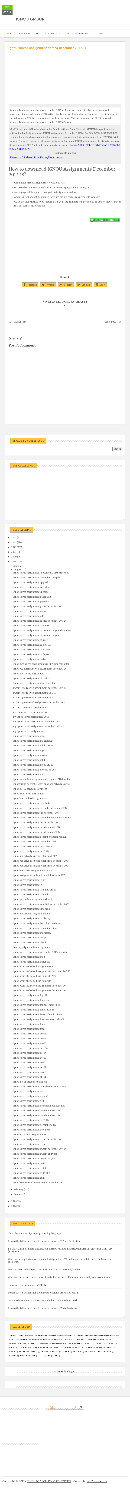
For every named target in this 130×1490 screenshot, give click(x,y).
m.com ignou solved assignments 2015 (33, 697)
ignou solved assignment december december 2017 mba (42, 817)
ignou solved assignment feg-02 (30, 995)
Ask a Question (28, 33)
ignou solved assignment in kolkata (31, 803)
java (32, 1343)
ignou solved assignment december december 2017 (40, 808)
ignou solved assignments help (29, 937)
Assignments (52, 33)
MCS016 (89, 1347)
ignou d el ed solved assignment (30, 1081)
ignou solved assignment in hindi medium (35, 928)
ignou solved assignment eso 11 (29, 1033)
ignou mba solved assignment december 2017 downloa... (42, 779)
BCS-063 (46, 1339)
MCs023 (110, 1347)
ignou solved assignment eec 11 (29, 1067)
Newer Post (20, 321)
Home (9, 33)
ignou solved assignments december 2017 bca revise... (41, 572)
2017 (13, 566)
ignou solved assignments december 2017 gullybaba (40, 952)
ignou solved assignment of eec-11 (31, 625)
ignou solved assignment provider (31, 601)
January (18, 1194)
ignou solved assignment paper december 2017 (37, 606)
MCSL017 (89, 1352)
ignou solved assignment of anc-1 (30, 640)
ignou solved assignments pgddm (31, 587)
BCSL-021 (80, 1339)
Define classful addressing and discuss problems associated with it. (43, 1292)
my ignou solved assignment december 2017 (36, 721)
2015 (13, 1206)
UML (48, 1356)
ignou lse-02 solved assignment (30, 789)
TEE (41, 1356)
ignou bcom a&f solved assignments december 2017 (40, 985)
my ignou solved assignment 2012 (31, 717)
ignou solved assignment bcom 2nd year (34, 1158)
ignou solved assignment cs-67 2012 (32, 1173)
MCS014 (68, 1347)
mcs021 (99, 1347)
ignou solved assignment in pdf (29, 880)
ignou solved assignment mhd (29, 760)
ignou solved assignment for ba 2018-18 (33, 1009)
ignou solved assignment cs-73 (29, 1163)
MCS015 (78, 1347)
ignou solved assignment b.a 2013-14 (27, 1285)
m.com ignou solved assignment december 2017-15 (39, 688)
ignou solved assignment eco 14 (29, 1053)
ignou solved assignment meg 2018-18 (33, 764)
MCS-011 (88, 1343)
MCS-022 (24, 1347)
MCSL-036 (77, 1352)
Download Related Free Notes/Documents (36, 157)
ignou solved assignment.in (27, 885)
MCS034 (55, 1352)
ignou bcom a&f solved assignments (32, 981)
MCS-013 (112, 1343)
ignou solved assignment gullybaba (31, 961)
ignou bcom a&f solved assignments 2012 (34, 976)
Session (12, 1356)
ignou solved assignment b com (29, 1144)
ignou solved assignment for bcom (31, 1000)
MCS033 (45, 1352)
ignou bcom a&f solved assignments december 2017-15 (41, 971)
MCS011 (36, 1347)
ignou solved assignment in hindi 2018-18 (34, 889)
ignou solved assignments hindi (29, 942)
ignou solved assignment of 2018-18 (31, 649)
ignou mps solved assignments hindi (32, 899)
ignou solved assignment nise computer (34, 683)
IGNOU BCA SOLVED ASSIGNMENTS (49, 1481)
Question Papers (77, 33)
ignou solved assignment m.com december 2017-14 (39, 1149)
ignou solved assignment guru (29, 957)
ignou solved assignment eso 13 (29, 1043)
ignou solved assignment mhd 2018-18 (33, 745)
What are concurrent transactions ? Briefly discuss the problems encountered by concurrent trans (59, 1277)
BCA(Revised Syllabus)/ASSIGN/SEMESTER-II (96, 1335)
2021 (13, 552)
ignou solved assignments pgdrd (30, 582)
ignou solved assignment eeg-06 (30, 1048)
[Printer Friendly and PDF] (105, 220)
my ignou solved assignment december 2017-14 (37, 726)
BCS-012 (23, 1339)
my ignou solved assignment (28, 731)
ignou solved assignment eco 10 (29, 1058)
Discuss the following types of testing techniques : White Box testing (43, 1308)
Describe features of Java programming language (35, 1233)
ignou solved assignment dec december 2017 (36, 1110)
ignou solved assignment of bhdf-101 (32, 644)
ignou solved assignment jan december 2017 (36, 813)
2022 (13, 547)
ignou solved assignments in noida (31, 678)
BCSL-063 (104, 1339)
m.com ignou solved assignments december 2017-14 (40, 702)
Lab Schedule (74, 1343)
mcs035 (66, 1352)
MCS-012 (100, 1343)
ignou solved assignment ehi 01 (29, 1077)
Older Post (110, 321)
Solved (23, 1356)
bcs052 (57, 1339)
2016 (13, 1201)
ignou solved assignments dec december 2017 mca (39, 1086)
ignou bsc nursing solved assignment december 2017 (40, 668)
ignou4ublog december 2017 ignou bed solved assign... (41, 784)
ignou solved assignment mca (29, 774)
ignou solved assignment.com (29, 1178)
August (17, 569)
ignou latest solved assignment (29, 798)
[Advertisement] (65, 74)
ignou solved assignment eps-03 (30, 1072)
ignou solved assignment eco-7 (29, 1062)
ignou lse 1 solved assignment (28, 793)
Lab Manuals (58, 1343)
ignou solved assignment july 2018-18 (32, 846)
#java (11, 1335)
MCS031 (22, 1352)
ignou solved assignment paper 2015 (32, 597)
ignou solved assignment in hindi (30, 894)
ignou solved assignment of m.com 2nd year (36, 635)
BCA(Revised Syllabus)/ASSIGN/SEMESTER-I (53, 1335)
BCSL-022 (92, 1339)
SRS (33, 1356)
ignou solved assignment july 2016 (31, 851)
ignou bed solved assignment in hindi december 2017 (40, 861)
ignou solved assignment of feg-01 (31, 654)
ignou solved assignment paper (29, 611)
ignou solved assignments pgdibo (31, 592)
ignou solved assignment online (30, 659)
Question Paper (104, 1352)
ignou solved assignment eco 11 (29, 1038)
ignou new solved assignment (28, 673)
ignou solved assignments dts (28, 1091)
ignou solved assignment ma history (32, 933)
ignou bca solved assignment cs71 (30, 1134)
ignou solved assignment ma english (32, 741)
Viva (56, 1356)
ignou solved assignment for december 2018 (36, 1005)
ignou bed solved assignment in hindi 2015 (35, 856)
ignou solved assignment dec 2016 (31, 1120)
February (18, 1189)
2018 (13, 561)
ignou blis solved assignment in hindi (32, 870)
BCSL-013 (68, 1339)
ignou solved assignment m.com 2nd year (35, 1154)
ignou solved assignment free (28, 1029)
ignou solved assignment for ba (29, 1024)
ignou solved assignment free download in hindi (38, 1019)
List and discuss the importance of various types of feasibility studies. (44, 1269)
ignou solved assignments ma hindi (31, 909)
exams (23, 1343)
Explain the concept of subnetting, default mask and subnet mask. (43, 1300)
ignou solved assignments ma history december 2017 (40, 904)
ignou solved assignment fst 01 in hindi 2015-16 (37, 1014)
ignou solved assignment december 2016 (34, 841)
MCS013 (57, 1347)
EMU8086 (12, 1343)
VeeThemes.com (97, 1481)
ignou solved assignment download (31, 1129)
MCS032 (34, 1352)
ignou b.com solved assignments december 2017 (38, 1182)
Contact (100, 33)
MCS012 (46, 1347)
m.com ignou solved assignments (30, 707)
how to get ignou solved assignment (32, 947)
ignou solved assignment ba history (31, 918)
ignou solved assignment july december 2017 (36, 827)
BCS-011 (12, 1339)
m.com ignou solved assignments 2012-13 (34, 693)
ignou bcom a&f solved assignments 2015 (34, 966)
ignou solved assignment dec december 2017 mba (39, 1105)
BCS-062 (35, 1339)
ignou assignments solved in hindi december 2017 (39, 875)
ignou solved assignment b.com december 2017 (37, 1139)
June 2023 (43, 1343)
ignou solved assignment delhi (29, 1101)
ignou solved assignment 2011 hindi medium (36, 923)
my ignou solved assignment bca (30, 712)
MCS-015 (12, 1347)
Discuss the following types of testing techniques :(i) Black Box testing (44, 1241)
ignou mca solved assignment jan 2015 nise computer (41, 664)
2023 (13, 542)
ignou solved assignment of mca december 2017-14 (39, 621)
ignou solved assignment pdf (28, 616)
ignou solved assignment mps (29, 750)
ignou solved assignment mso (29, 736)
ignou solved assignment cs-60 (29, 1168)
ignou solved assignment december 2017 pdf (36, 577)
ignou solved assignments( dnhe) (30, 1096)
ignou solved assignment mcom (30, 755)
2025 (13, 537)
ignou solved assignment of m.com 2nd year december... (42, 630)
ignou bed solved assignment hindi (31, 913)
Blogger (71, 1371)
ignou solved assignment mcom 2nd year (35, 769)
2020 (14, 556)
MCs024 (12, 1352)
